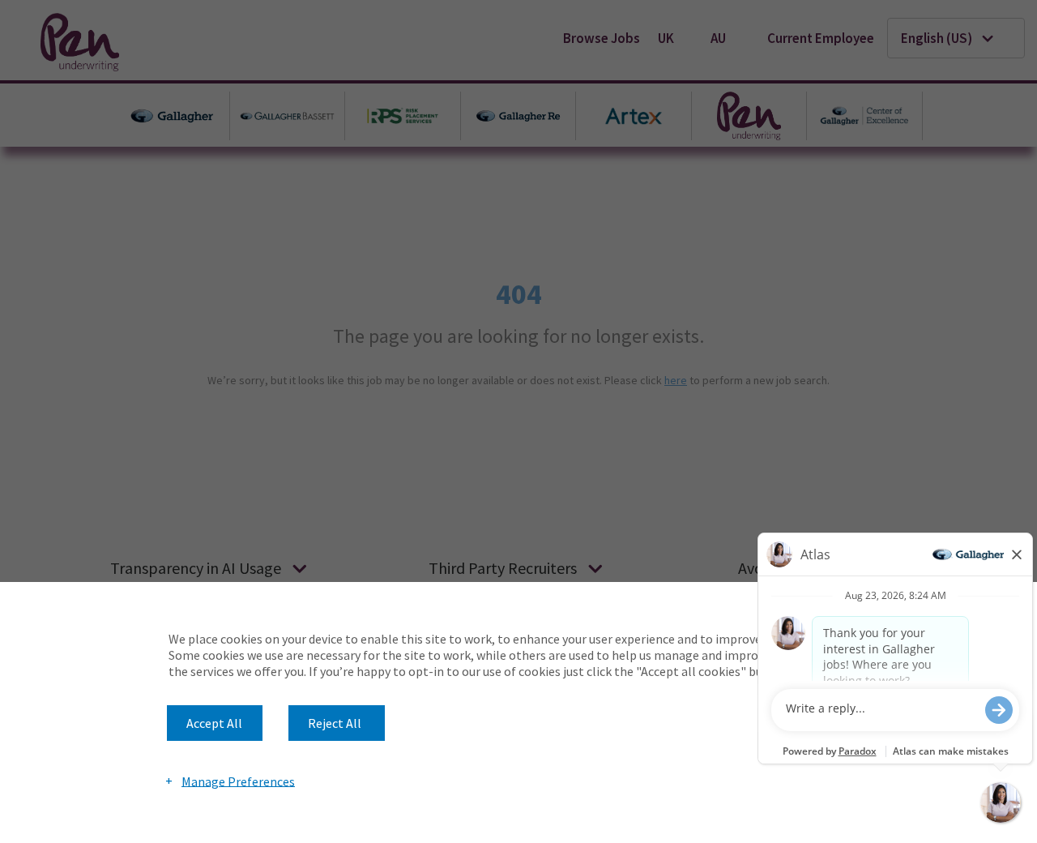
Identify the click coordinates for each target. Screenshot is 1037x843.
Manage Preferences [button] (238, 780)
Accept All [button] (214, 723)
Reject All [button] (334, 723)
